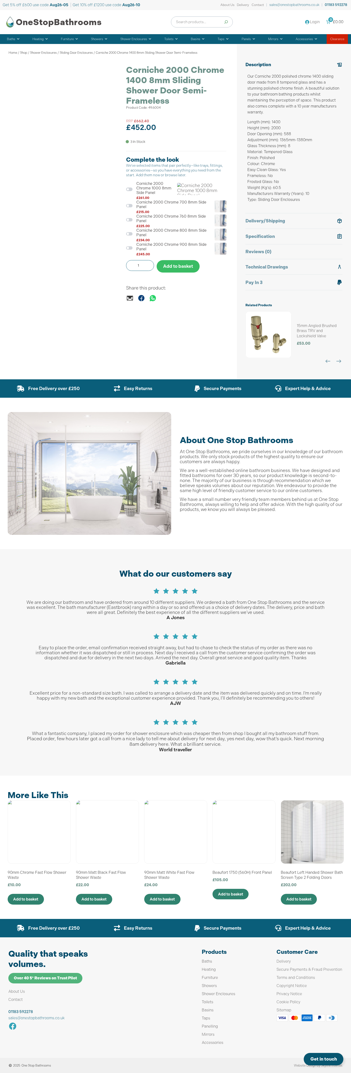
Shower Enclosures (133, 39)
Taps (221, 39)
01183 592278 (336, 5)
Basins (195, 39)
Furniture (67, 39)
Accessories (304, 39)
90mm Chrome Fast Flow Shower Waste (37, 875)
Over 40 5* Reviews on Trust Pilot (45, 978)
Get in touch (323, 1059)
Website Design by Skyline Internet (318, 1065)
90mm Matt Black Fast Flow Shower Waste (101, 875)
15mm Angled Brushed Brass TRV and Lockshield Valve (317, 330)
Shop (23, 52)
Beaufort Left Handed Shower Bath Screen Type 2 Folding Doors (312, 875)
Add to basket (178, 266)
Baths (11, 39)
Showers (97, 39)
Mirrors (273, 39)
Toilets (169, 39)
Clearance (337, 39)
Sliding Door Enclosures (76, 52)
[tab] (293, 135)
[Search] (226, 22)
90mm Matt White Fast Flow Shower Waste (169, 875)
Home (13, 52)
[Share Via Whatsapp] (153, 300)
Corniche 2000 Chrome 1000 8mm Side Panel (153, 188)
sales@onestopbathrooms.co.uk (294, 5)
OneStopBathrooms (59, 22)
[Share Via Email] (130, 300)
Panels (246, 39)
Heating (38, 39)
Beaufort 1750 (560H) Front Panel (242, 872)
